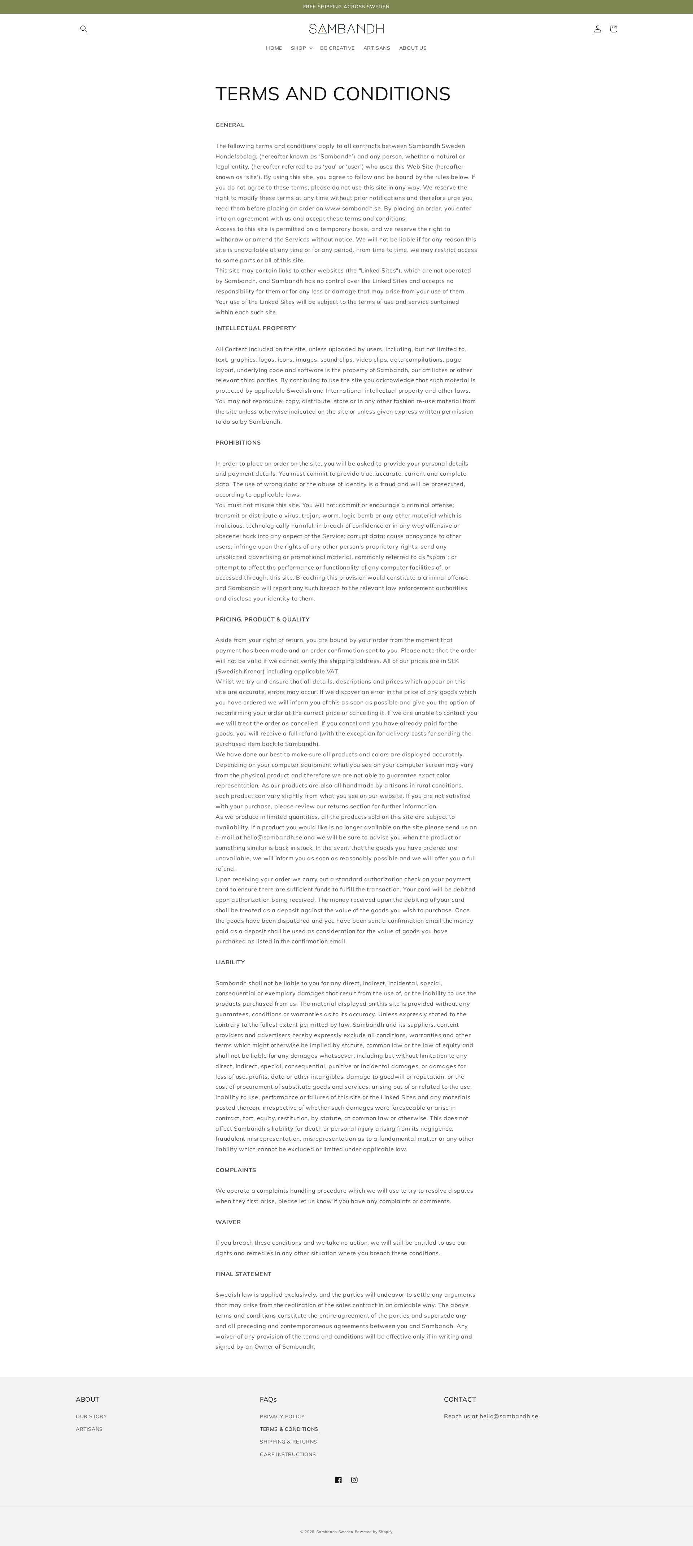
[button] (84, 29)
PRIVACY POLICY (282, 1416)
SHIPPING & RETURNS (288, 1441)
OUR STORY (91, 1416)
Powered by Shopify (374, 1531)
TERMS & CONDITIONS (289, 1429)
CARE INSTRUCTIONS (288, 1454)
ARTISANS (89, 1429)
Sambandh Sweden (335, 1531)
